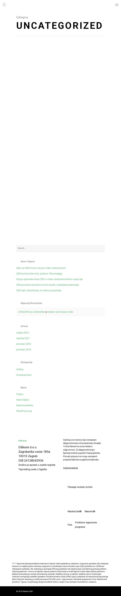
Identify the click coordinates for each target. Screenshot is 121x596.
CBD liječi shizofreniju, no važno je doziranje (38, 290)
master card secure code (60, 311)
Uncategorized (23, 375)
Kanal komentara (24, 405)
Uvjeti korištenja (70, 468)
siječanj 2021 (23, 338)
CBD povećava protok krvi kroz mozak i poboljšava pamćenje (47, 284)
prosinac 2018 (23, 349)
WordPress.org (24, 411)
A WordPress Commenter (31, 311)
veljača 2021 (22, 332)
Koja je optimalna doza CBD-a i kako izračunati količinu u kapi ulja (49, 279)
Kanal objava (22, 399)
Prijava (19, 394)
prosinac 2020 (23, 344)
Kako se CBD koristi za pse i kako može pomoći (41, 268)
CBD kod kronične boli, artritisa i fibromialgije (39, 273)
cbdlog (19, 369)
